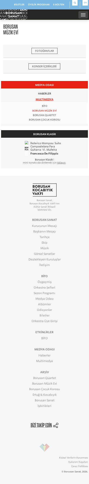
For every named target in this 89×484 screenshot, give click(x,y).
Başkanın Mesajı (44, 231)
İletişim (44, 265)
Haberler (44, 93)
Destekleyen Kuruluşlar (45, 259)
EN (85, 2)
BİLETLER (19, 4)
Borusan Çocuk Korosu (44, 119)
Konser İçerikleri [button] (44, 66)
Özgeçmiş (45, 282)
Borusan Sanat (44, 400)
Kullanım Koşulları (78, 462)
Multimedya (44, 99)
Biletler (44, 315)
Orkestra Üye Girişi (45, 321)
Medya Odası (44, 298)
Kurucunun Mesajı (44, 225)
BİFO (44, 106)
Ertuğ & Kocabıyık (45, 394)
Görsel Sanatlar (44, 253)
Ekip (44, 242)
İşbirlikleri (44, 406)
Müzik (44, 248)
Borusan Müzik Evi (44, 110)
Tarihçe (45, 237)
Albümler (44, 304)
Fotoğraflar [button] (44, 50)
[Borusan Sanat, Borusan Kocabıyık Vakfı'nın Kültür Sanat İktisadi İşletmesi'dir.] (44, 189)
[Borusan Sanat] (13, 14)
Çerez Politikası (79, 466)
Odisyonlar (44, 309)
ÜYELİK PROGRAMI (38, 4)
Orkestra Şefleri (44, 287)
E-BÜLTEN (58, 4)
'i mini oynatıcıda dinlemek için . (44, 161)
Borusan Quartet (44, 115)
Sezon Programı (44, 293)
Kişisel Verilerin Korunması (73, 457)
